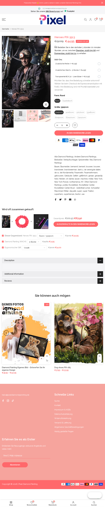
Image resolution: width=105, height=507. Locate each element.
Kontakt (57, 405)
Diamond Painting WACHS (15, 242)
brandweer (58, 170)
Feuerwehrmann (91, 173)
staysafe (73, 191)
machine (84, 179)
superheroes (69, 194)
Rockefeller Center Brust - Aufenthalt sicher (72, 188)
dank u (80, 170)
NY (82, 182)
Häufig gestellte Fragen (64, 431)
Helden (62, 179)
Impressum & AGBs (62, 410)
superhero (58, 194)
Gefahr (75, 176)
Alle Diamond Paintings (64, 157)
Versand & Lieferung (62, 423)
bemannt (74, 167)
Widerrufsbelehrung (62, 418)
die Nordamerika (67, 173)
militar (90, 179)
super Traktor (88, 191)
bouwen (89, 167)
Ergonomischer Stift (13, 247)
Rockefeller (73, 185)
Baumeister (65, 167)
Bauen (57, 167)
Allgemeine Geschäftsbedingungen (69, 427)
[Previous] (6, 72)
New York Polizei (61, 182)
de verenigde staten (92, 170)
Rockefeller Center (86, 185)
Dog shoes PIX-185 (62, 367)
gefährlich (83, 176)
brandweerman (70, 170)
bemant (82, 167)
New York (98, 179)
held (56, 179)
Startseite (5, 29)
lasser (77, 179)
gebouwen (58, 176)
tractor (78, 194)
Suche (57, 401)
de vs (56, 173)
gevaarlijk (98, 176)
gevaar (91, 176)
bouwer (97, 167)
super (79, 191)
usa (83, 194)
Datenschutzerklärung (63, 414)
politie (65, 185)
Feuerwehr (78, 173)
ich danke (70, 179)
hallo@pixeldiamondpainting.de (56, 8)
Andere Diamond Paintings (85, 157)
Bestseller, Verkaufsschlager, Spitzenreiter (71, 160)
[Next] (46, 72)
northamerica (74, 182)
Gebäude (68, 176)
